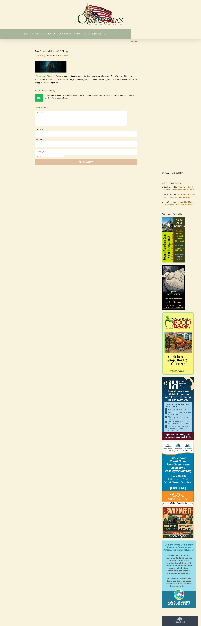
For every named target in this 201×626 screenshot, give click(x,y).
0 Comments (64, 56)
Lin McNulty (41, 56)
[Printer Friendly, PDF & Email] (44, 76)
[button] (105, 34)
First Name (39, 129)
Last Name (39, 140)
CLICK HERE (61, 79)
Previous (134, 41)
